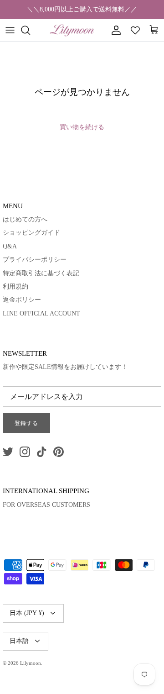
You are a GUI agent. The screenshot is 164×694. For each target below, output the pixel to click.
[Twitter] (8, 452)
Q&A (10, 246)
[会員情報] (114, 30)
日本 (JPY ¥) (27, 613)
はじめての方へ (25, 219)
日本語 (19, 640)
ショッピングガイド (31, 232)
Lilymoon (30, 663)
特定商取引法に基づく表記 (41, 273)
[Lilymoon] (72, 30)
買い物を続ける (82, 127)
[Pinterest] (58, 452)
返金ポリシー (22, 299)
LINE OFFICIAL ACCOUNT (41, 313)
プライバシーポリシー (35, 259)
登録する (26, 423)
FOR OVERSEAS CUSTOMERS (46, 504)
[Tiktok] (41, 452)
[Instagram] (25, 452)
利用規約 (15, 286)
